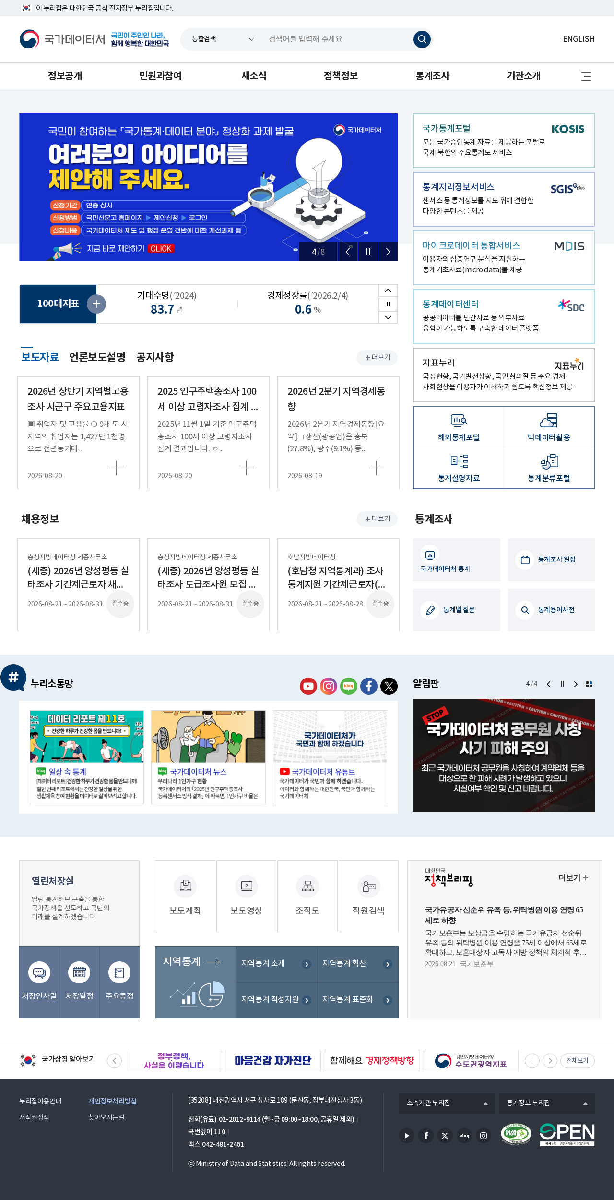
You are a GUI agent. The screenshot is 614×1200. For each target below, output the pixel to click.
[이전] (347, 251)
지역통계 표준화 (347, 999)
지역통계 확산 (344, 963)
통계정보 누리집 (524, 1104)
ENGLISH (579, 39)
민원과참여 (160, 76)
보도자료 (40, 356)
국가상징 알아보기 (57, 1061)
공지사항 (155, 358)
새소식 (254, 76)
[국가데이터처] (62, 39)
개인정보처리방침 (112, 1101)
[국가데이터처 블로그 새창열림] (348, 686)
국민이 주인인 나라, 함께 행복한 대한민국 (140, 39)
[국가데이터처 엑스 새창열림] (389, 686)
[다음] (388, 251)
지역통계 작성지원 (270, 999)
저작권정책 (34, 1118)
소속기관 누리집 (424, 1104)
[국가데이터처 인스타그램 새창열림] (328, 686)
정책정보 (340, 76)
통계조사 (432, 76)
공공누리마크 (567, 1134)
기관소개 (523, 76)
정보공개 (65, 76)
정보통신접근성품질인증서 (516, 1134)
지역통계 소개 (263, 963)
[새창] (87, 757)
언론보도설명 (97, 358)
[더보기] (589, 684)
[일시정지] (368, 251)
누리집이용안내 (40, 1101)
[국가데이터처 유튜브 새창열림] (308, 686)
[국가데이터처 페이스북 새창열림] (369, 686)
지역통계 (181, 962)
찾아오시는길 (106, 1118)
